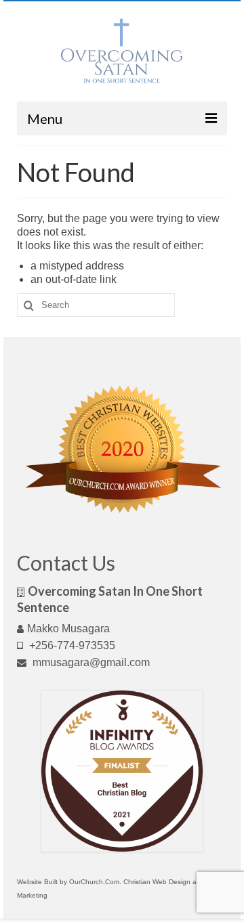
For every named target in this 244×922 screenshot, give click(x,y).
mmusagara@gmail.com (90, 662)
